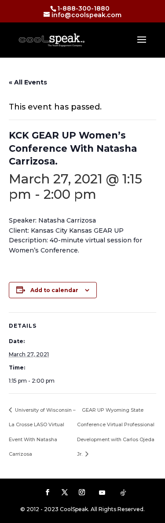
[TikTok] (123, 493)
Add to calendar (54, 290)
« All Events (28, 82)
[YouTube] (102, 493)
